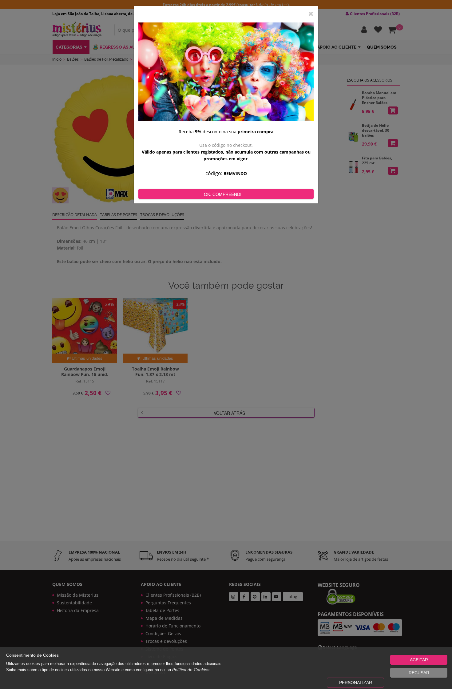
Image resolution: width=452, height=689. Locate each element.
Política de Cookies (190, 669)
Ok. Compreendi (222, 194)
